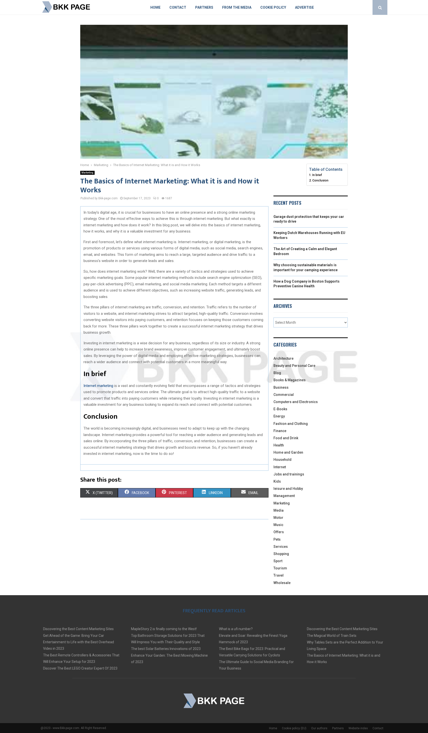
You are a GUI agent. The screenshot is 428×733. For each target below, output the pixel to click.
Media (278, 510)
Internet (279, 467)
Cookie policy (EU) (294, 728)
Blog (277, 373)
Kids (277, 481)
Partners (204, 7)
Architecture (283, 358)
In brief (317, 175)
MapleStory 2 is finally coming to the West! (164, 629)
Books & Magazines (289, 380)
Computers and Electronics (295, 402)
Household (282, 460)
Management (284, 496)
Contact (177, 7)
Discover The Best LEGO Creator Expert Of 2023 (80, 668)
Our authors (319, 728)
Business (281, 387)
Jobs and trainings (288, 474)
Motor (278, 518)
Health (278, 445)
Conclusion (320, 180)
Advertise (304, 7)
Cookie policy (273, 7)
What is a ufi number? (236, 629)
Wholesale (282, 583)
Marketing (87, 172)
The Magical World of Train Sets (331, 636)
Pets (277, 539)
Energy (279, 416)
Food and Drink (285, 438)
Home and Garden (288, 452)
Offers (278, 532)
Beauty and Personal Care (294, 366)
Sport (277, 561)
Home (155, 7)
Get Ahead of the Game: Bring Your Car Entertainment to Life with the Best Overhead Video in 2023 (78, 642)
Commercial (283, 395)
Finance (279, 431)
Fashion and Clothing (290, 424)
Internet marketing (98, 385)
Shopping (281, 554)
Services (280, 547)
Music (278, 525)
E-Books (280, 409)
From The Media (236, 7)
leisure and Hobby (288, 489)
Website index (358, 728)
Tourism (280, 568)
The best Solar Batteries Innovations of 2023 (166, 649)
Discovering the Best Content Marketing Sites (78, 629)
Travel (278, 575)
